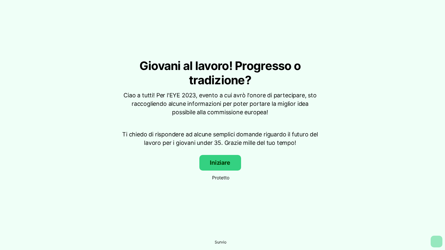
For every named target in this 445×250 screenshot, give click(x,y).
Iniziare (220, 162)
